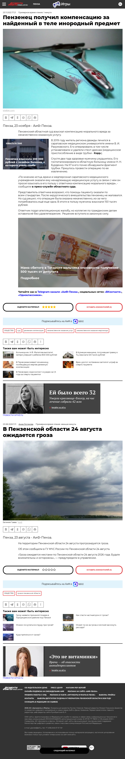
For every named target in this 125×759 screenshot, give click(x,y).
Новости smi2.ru (13, 415)
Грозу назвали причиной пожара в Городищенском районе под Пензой (33, 616)
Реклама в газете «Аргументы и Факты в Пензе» (72, 695)
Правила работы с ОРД (35, 695)
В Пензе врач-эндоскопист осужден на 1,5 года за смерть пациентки (36, 373)
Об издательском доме (36, 688)
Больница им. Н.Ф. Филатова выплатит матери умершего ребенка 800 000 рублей (36, 353)
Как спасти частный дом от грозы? (92, 615)
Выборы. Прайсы (107, 695)
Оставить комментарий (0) (99, 307)
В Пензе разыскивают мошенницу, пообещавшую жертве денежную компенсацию (32, 364)
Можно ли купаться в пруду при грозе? (35, 625)
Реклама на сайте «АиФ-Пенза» (83, 691)
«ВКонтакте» (113, 291)
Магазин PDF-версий (76, 688)
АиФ (20, 522)
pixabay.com (9, 110)
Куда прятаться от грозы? (28, 635)
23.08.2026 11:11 (9, 424)
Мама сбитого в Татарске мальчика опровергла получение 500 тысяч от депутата (70, 269)
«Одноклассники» (30, 295)
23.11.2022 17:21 (9, 12)
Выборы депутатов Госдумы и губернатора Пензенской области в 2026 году (74, 698)
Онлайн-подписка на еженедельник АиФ (44, 691)
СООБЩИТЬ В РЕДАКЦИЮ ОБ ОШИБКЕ (41, 702)
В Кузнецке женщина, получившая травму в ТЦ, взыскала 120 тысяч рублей (97, 353)
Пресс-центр (56, 688)
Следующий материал (64, 751)
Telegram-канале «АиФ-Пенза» (58, 291)
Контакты (29, 698)
